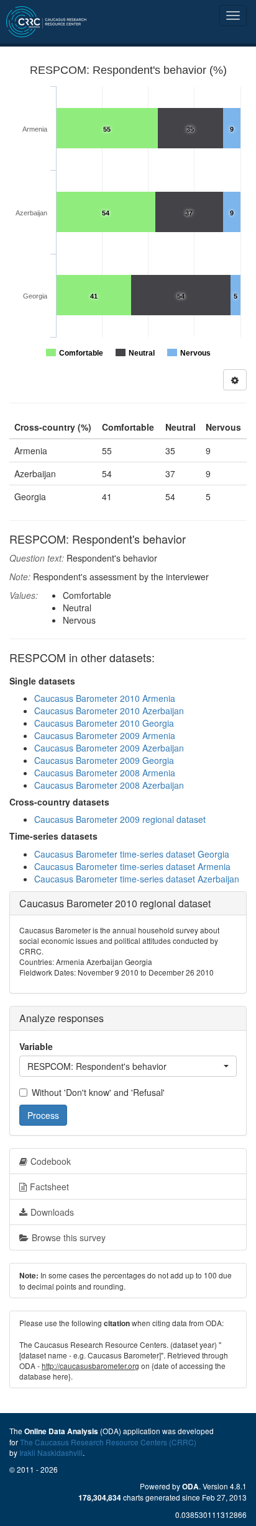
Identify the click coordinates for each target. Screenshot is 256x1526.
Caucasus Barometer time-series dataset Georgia (131, 854)
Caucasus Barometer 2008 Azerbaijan (109, 785)
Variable (36, 1046)
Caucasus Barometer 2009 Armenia (104, 735)
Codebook (50, 1161)
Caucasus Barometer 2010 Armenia (104, 698)
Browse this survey (69, 1237)
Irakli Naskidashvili (51, 1452)
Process (43, 1115)
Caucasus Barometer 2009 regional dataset (120, 819)
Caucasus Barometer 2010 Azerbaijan (109, 710)
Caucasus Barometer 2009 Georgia (104, 760)
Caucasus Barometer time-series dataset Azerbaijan (136, 879)
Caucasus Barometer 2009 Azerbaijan (109, 748)
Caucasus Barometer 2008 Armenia (104, 772)
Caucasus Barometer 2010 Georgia (104, 723)
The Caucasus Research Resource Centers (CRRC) (108, 1442)
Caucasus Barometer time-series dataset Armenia (132, 866)
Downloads (52, 1212)
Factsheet (49, 1186)
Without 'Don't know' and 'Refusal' (98, 1092)
